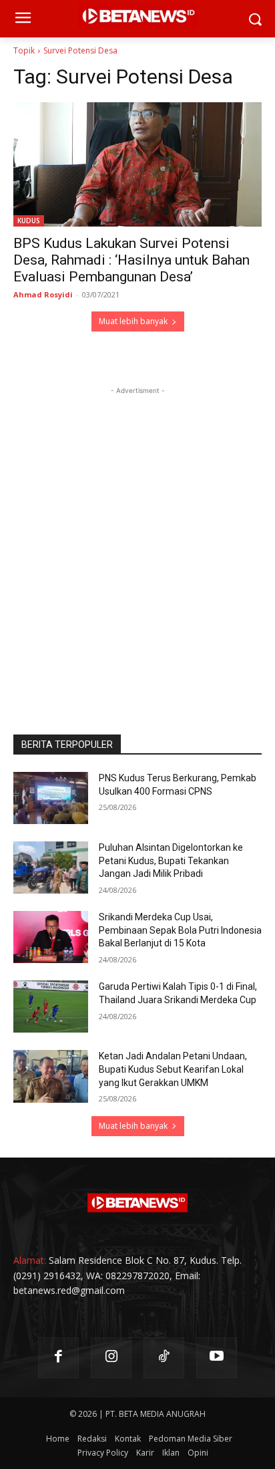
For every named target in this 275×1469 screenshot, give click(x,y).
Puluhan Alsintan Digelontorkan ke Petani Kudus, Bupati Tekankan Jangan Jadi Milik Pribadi (171, 860)
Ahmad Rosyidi (43, 294)
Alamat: (29, 1260)
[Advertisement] (137, 535)
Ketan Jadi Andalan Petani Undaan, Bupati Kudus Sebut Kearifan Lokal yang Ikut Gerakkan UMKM (173, 1069)
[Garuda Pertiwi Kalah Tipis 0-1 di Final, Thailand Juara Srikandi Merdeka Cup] (50, 1006)
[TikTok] (164, 1357)
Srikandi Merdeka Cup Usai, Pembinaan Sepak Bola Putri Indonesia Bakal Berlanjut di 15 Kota (180, 930)
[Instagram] (111, 1357)
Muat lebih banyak (133, 321)
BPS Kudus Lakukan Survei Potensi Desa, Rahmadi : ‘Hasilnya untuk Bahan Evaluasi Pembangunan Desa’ (131, 260)
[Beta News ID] (137, 1203)
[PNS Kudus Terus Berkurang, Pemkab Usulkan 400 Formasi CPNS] (50, 798)
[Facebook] (58, 1357)
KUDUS (28, 220)
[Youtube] (216, 1357)
